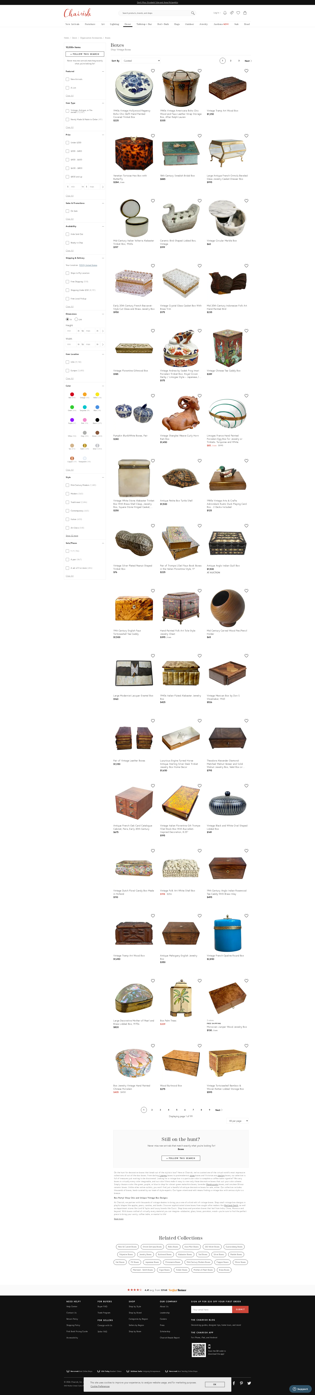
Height (69, 325)
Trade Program (104, 1312)
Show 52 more (72, 536)
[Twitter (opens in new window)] (249, 1382)
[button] (238, 13)
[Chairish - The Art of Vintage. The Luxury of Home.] (77, 13)
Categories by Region (138, 1319)
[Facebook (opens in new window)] (234, 1382)
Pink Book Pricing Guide (77, 1331)
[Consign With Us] (231, 13)
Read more (119, 1219)
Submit (240, 1309)
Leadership (165, 1312)
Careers (163, 1319)
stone (192, 1175)
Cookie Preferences (100, 1386)
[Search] (193, 13)
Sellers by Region (136, 1325)
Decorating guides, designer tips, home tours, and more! (216, 1325)
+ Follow (85, 54)
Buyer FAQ (102, 1306)
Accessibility (72, 1337)
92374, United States (88, 265)
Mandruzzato (212, 1184)
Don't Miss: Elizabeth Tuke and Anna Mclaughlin (157, 2)
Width (69, 338)
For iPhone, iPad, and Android (204, 1337)
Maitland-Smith (231, 1205)
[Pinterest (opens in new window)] (241, 1382)
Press (162, 1325)
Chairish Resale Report (170, 1337)
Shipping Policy (73, 1325)
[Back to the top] (308, 1378)
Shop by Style (135, 1306)
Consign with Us (105, 1325)
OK (215, 1384)
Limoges (163, 1175)
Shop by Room (135, 1331)
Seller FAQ (102, 1331)
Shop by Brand (135, 1312)
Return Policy (72, 1319)
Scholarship (165, 1331)
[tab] (85, 79)
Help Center (71, 1306)
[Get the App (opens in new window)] (199, 1350)
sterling (221, 1175)
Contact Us (71, 1312)
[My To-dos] (225, 13)
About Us (164, 1306)
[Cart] (245, 13)
